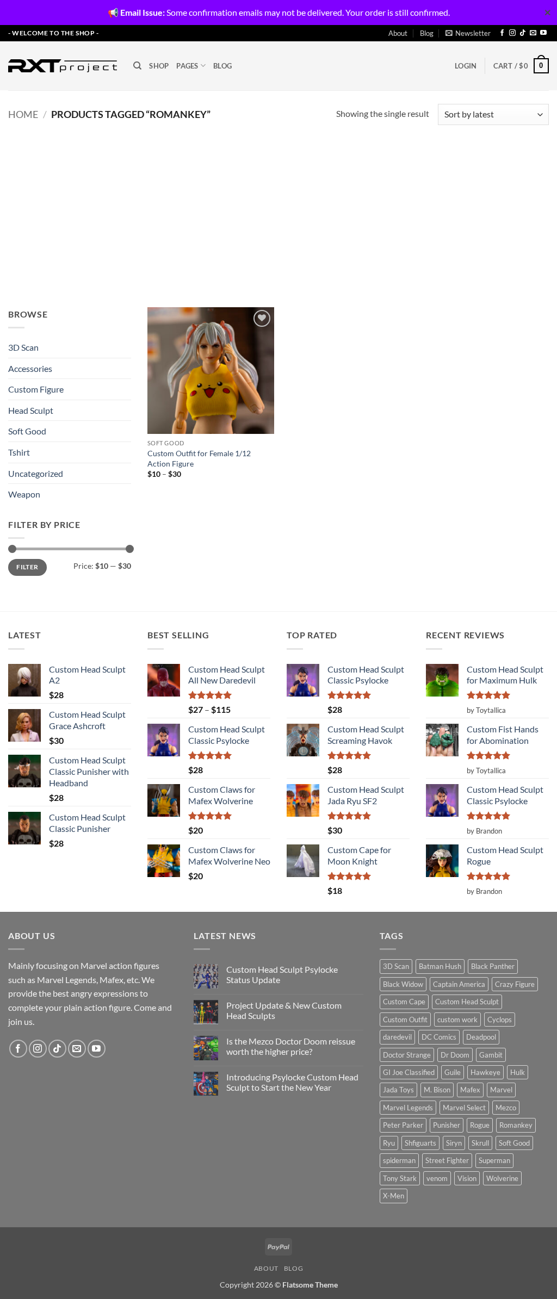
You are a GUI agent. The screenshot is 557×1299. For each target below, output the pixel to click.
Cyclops (499, 1019)
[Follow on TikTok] (522, 33)
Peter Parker (403, 1125)
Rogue (480, 1125)
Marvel (501, 1089)
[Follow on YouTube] (543, 33)
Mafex (470, 1089)
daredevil (397, 1037)
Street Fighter (447, 1160)
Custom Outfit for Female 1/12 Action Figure (199, 458)
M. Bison (437, 1089)
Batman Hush (440, 966)
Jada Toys (398, 1089)
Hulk (517, 1072)
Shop (159, 65)
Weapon (24, 494)
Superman (494, 1160)
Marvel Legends (408, 1107)
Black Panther (493, 966)
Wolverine (502, 1178)
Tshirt (19, 452)
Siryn (454, 1143)
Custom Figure (36, 389)
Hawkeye (485, 1072)
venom (437, 1178)
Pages (187, 65)
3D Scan (23, 347)
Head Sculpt (30, 410)
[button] (468, 33)
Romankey (516, 1125)
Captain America (459, 984)
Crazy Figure (515, 984)
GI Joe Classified (409, 1072)
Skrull (480, 1143)
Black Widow (403, 984)
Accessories (30, 368)
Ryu (389, 1143)
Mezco (506, 1107)
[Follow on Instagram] (512, 33)
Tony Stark (400, 1178)
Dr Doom (455, 1055)
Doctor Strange (407, 1055)
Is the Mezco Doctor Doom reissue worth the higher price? (290, 1046)
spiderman (399, 1160)
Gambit (491, 1055)
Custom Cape (404, 1001)
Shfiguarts (420, 1143)
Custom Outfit (405, 1019)
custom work (457, 1019)
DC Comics (439, 1037)
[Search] (137, 65)
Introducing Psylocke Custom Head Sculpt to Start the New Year (292, 1082)
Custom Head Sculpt (467, 1001)
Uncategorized (35, 473)
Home (23, 114)
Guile (452, 1072)
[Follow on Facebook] (502, 33)
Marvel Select (464, 1107)
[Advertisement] (278, 209)
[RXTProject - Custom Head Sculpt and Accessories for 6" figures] (62, 65)
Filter (27, 567)
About (397, 33)
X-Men (393, 1195)
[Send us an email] (533, 33)
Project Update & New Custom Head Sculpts (284, 1010)
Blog (427, 33)
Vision (466, 1178)
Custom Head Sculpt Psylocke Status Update (282, 974)
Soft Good (27, 431)
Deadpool (481, 1037)
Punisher (446, 1125)
